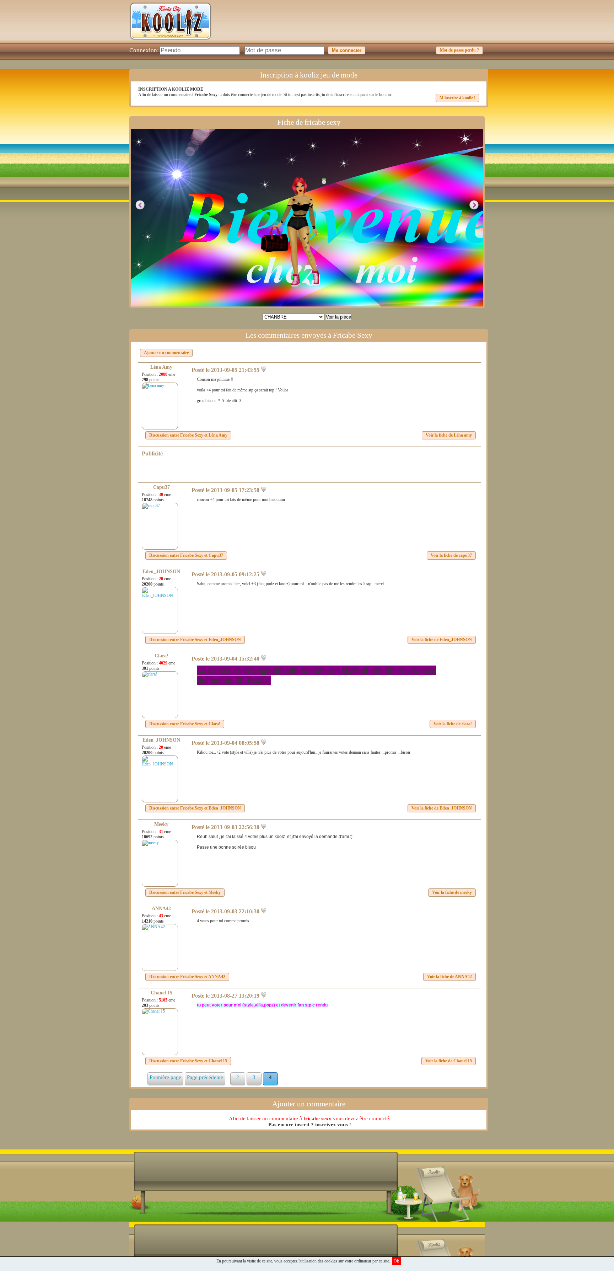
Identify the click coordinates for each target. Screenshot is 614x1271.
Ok (396, 1261)
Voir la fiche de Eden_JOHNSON (441, 639)
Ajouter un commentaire (166, 352)
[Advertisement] (355, 27)
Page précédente (205, 1077)
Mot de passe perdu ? (459, 50)
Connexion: (144, 50)
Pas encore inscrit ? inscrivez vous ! (309, 1124)
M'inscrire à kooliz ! (457, 97)
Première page (165, 1077)
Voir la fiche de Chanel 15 (448, 1060)
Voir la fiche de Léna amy (449, 435)
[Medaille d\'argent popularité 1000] (322, 181)
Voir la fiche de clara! (452, 723)
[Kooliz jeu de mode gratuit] (170, 41)
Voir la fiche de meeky (452, 892)
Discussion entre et (188, 435)
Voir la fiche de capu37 (451, 555)
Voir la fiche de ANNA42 (449, 976)
